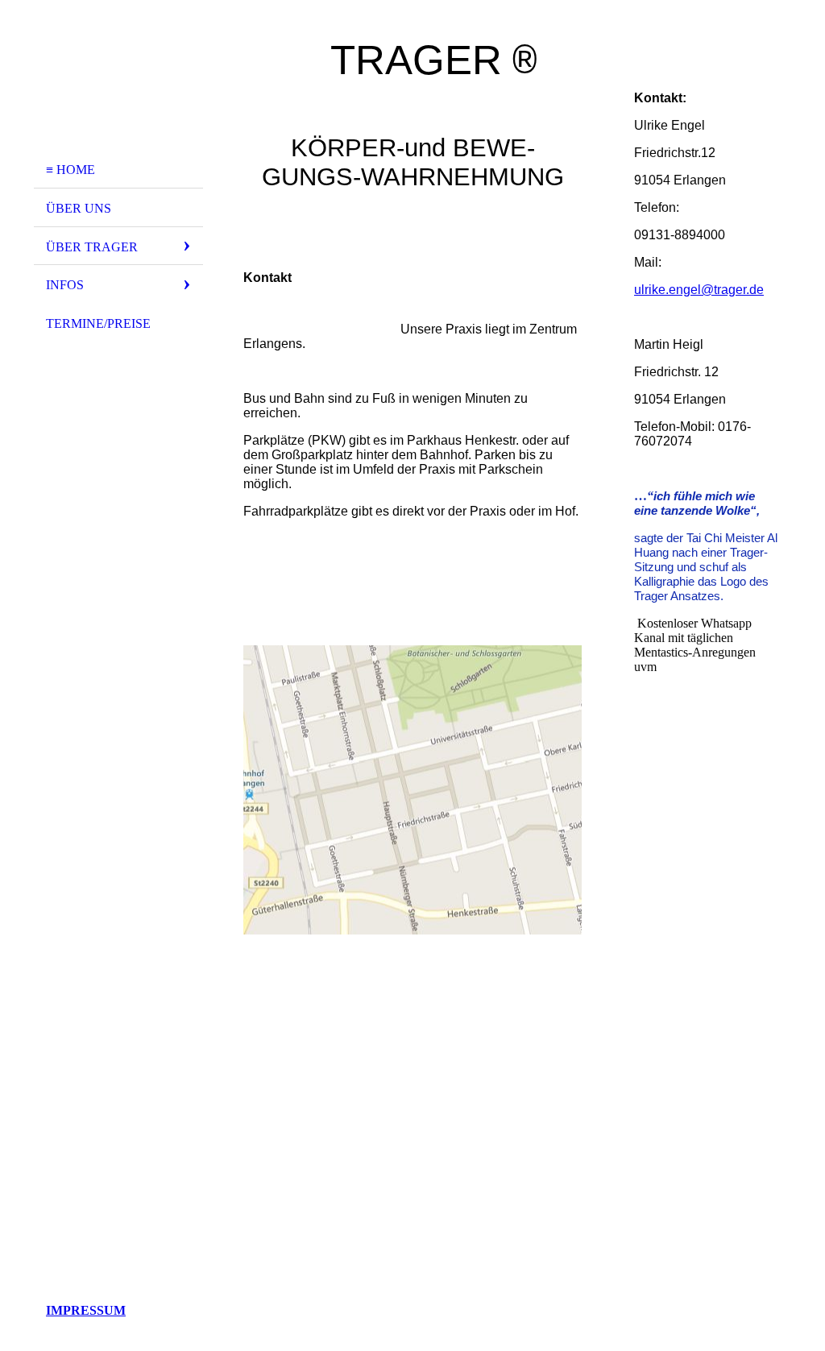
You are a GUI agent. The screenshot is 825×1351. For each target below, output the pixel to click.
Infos (65, 285)
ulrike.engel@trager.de (699, 289)
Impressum (86, 1310)
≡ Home (70, 169)
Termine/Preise (98, 323)
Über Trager (92, 247)
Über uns (78, 208)
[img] (118, 83)
